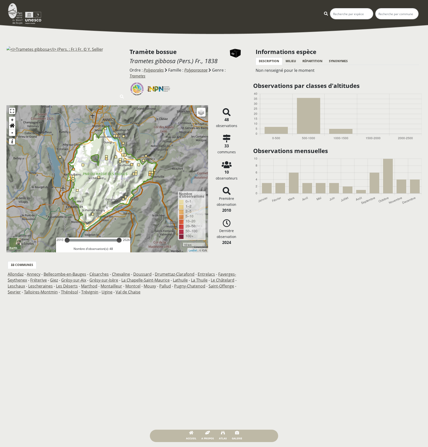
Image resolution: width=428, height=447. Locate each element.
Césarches (99, 274)
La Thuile (199, 280)
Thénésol (69, 292)
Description (269, 61)
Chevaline (121, 274)
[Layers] (201, 112)
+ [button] (12, 119)
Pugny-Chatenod (189, 286)
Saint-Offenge (221, 286)
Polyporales (154, 70)
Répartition (312, 61)
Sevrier (14, 292)
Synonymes (338, 61)
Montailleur (111, 286)
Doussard (142, 274)
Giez (54, 280)
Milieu (291, 61)
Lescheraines (40, 286)
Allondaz (16, 274)
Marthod (89, 286)
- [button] (12, 132)
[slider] (67, 240)
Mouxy (150, 286)
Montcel (132, 286)
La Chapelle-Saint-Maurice (145, 280)
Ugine (107, 292)
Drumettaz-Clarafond (174, 274)
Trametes (137, 76)
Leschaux (16, 286)
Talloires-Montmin (41, 292)
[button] (12, 126)
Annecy (33, 274)
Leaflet (193, 250)
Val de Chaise (128, 292)
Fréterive (38, 280)
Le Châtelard (222, 280)
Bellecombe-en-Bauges (65, 274)
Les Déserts (67, 286)
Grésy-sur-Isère (103, 280)
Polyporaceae (196, 70)
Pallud (165, 286)
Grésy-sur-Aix (73, 280)
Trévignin (89, 292)
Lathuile (180, 280)
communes (22, 265)
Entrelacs (206, 274)
